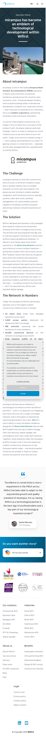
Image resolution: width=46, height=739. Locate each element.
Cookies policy (20, 700)
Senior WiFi (29, 636)
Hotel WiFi (29, 611)
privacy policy (14, 363)
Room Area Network (23, 426)
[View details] (19, 723)
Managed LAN (9, 619)
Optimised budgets (32, 660)
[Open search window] (37, 4)
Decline (23, 387)
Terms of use (19, 692)
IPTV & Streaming (10, 632)
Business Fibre (9, 615)
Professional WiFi (10, 611)
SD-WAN (6, 624)
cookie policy (31, 361)
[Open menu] (42, 4)
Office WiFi (29, 615)
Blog (5, 673)
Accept (23, 393)
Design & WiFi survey (33, 664)
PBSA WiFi (29, 628)
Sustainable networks (33, 651)
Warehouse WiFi (31, 632)
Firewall (6, 628)
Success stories (9, 656)
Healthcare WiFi (31, 624)
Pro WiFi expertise (11, 668)
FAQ (4, 677)
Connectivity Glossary (33, 668)
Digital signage (9, 636)
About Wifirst (9, 651)
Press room (7, 664)
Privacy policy (20, 696)
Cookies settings (23, 381)
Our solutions (10, 605)
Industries (29, 605)
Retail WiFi (29, 619)
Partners (6, 660)
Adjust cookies (20, 705)
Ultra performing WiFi (33, 656)
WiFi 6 (35, 420)
